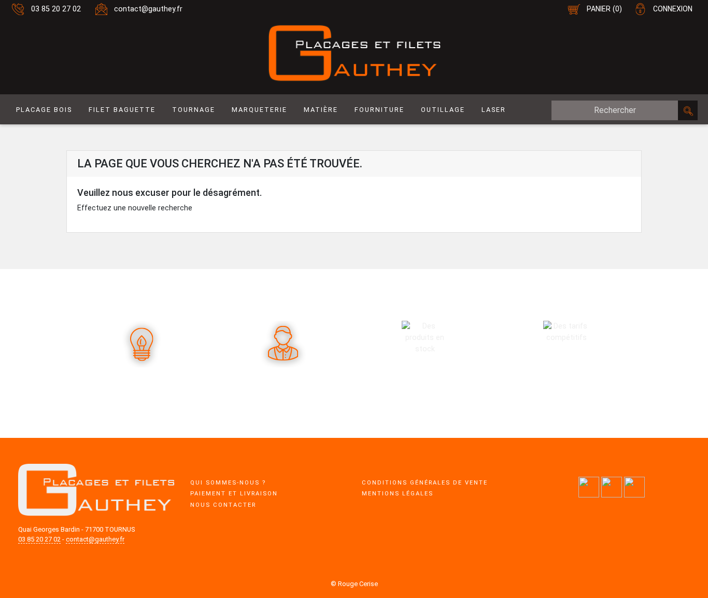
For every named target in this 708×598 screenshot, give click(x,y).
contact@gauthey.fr (148, 9)
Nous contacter (223, 505)
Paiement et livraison (234, 493)
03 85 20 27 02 (56, 9)
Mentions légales (397, 493)
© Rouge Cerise (354, 584)
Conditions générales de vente (425, 482)
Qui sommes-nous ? (228, 482)
